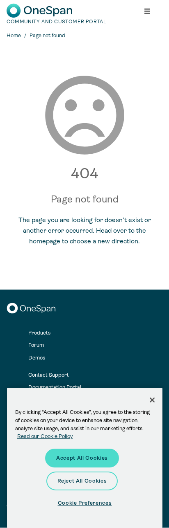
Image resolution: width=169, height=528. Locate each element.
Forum (36, 345)
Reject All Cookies (82, 481)
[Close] (152, 400)
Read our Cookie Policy (45, 436)
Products (39, 333)
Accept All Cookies (82, 458)
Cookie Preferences (85, 503)
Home (14, 35)
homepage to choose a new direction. (84, 241)
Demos (36, 358)
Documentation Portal (54, 387)
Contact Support (48, 375)
